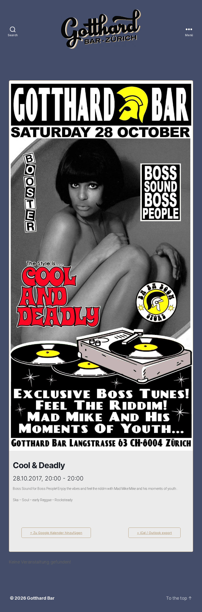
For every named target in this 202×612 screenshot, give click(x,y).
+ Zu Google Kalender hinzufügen (56, 533)
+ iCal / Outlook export (154, 533)
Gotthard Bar (41, 598)
